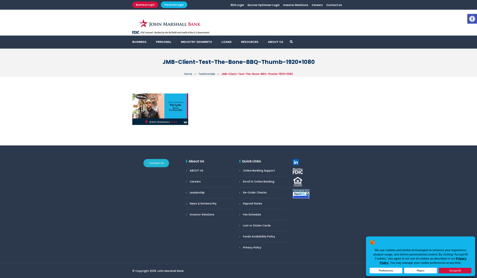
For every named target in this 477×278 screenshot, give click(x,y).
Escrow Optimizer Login (264, 5)
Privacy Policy (252, 247)
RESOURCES (249, 42)
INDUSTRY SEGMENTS (196, 42)
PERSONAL (163, 42)
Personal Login (174, 5)
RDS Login (237, 5)
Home (188, 74)
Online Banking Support (259, 170)
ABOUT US (275, 42)
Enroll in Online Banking (258, 181)
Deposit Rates (252, 203)
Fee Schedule (252, 214)
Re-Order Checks (255, 192)
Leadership (197, 192)
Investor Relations (295, 5)
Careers (317, 5)
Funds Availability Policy (259, 236)
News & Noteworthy (203, 203)
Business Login (145, 5)
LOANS (227, 42)
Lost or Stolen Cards (257, 225)
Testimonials (206, 74)
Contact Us (334, 5)
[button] (472, 19)
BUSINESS (139, 42)
